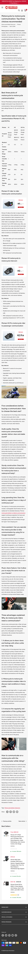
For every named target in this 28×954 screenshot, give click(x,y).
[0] (25, 10)
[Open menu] (2, 7)
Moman (13, 846)
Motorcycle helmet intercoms (12, 808)
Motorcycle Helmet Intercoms (8, 24)
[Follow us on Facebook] (3, 935)
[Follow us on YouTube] (12, 935)
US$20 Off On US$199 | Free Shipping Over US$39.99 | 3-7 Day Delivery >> (14, 2)
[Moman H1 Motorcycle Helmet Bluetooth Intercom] (14, 197)
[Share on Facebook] (7, 812)
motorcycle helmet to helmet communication (13, 513)
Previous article (7, 821)
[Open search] (19, 10)
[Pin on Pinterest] (10, 812)
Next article (22, 821)
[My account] (22, 10)
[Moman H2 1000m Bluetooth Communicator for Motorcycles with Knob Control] (14, 264)
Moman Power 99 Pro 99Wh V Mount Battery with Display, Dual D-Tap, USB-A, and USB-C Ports (17, 887)
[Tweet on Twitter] (14, 812)
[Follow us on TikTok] (16, 935)
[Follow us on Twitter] (6, 935)
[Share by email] (17, 812)
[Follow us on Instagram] (9, 935)
